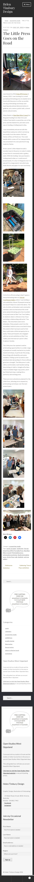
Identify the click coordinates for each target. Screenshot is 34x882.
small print (20, 548)
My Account (5, 879)
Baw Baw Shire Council (20, 115)
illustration (8, 644)
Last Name (7, 834)
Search (17, 879)
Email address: (8, 842)
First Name (7, 826)
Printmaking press (17, 553)
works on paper (11, 548)
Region (5, 851)
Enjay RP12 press (21, 94)
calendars (8, 631)
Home (6, 20)
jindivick (20, 557)
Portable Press (19, 550)
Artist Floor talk (12, 557)
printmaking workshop (10, 555)
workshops (8, 653)
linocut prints (9, 647)
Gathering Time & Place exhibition (25, 566)
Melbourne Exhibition (7, 566)
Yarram (26, 548)
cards (7, 628)
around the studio (15, 20)
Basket (26, 877)
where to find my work (12, 650)
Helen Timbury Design (9, 7)
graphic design (9, 641)
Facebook (7, 803)
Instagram (7, 805)
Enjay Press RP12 (8, 550)
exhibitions (8, 638)
